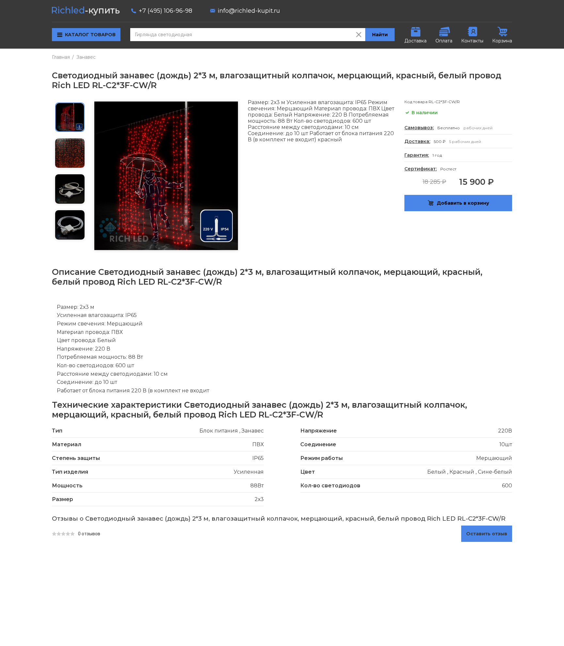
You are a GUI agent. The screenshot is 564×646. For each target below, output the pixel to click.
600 (507, 485)
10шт (505, 444)
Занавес (86, 57)
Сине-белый (495, 472)
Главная (61, 57)
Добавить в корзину (463, 203)
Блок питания (218, 431)
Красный (461, 472)
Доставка (415, 41)
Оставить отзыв (486, 534)
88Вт (257, 485)
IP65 (258, 458)
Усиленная (249, 472)
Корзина (502, 41)
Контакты (472, 41)
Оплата (443, 41)
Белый (436, 472)
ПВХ (258, 444)
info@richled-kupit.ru (249, 10)
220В (505, 431)
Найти (380, 35)
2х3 (259, 499)
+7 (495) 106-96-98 (165, 10)
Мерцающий (494, 458)
